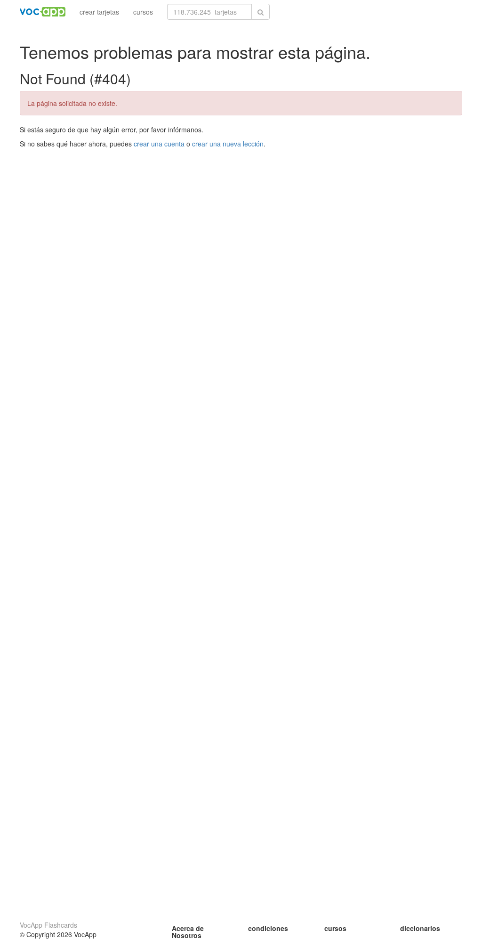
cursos (143, 11)
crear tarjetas (99, 11)
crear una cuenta (159, 143)
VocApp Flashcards (48, 925)
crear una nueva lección (228, 143)
